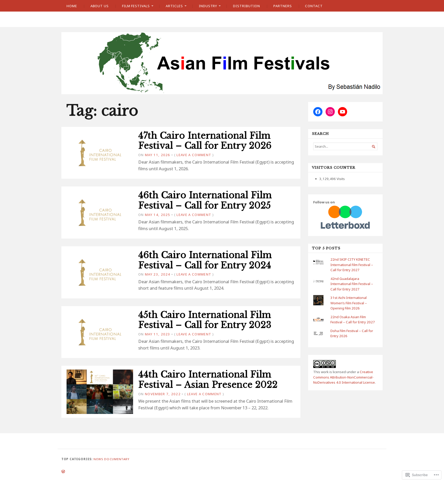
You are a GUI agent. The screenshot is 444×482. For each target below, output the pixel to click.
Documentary (117, 459)
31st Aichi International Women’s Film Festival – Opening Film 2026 (348, 302)
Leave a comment (194, 155)
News (98, 459)
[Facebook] (317, 111)
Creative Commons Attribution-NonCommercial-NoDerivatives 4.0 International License (344, 377)
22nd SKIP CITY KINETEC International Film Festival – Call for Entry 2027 (351, 264)
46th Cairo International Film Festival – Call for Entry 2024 (205, 260)
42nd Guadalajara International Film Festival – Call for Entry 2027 (351, 283)
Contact (313, 6)
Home (72, 6)
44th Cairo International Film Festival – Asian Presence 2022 (208, 379)
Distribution (246, 6)
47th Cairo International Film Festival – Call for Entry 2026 (205, 140)
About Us (99, 6)
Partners (282, 6)
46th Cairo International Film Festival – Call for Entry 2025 (205, 200)
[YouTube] (342, 111)
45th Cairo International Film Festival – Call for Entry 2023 (204, 319)
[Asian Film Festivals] (222, 63)
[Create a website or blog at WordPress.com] (63, 472)
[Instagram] (330, 111)
